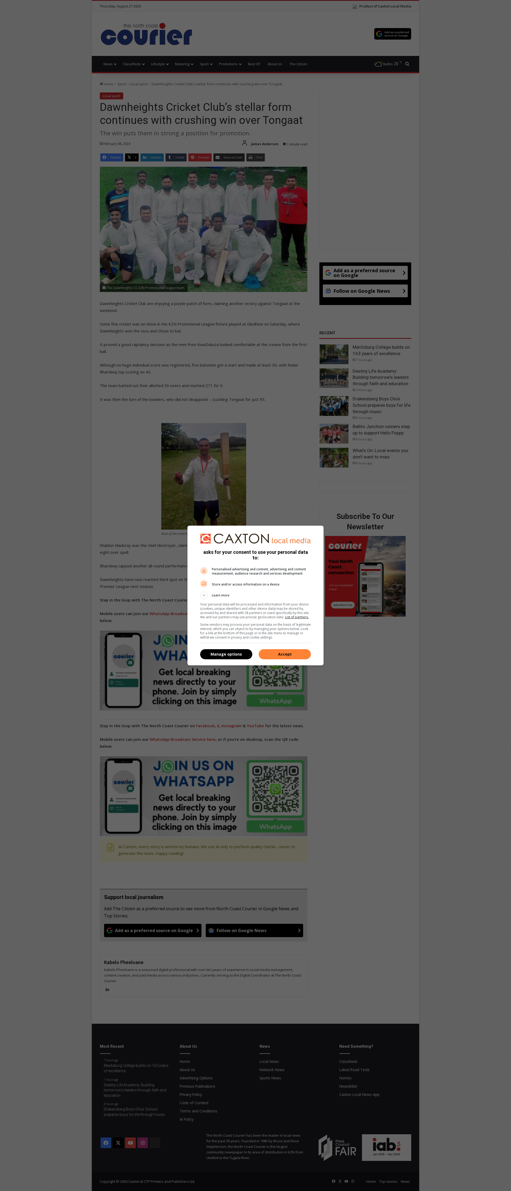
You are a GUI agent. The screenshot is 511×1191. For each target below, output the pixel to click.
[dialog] (255, 596)
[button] (255, 595)
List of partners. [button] (297, 617)
